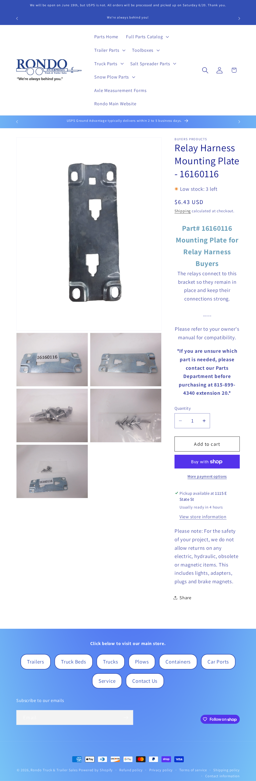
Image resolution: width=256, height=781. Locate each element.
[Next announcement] (239, 18)
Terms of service (193, 770)
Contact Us (145, 681)
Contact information (222, 776)
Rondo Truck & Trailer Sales (54, 770)
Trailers (35, 661)
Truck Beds (73, 661)
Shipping (182, 210)
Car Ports (218, 661)
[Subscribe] (126, 717)
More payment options (207, 476)
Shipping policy (226, 770)
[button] (147, 37)
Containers (178, 661)
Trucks (110, 661)
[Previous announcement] (17, 18)
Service (107, 681)
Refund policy (131, 770)
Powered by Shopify (96, 770)
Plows (142, 661)
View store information (203, 517)
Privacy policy (161, 770)
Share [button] (186, 597)
